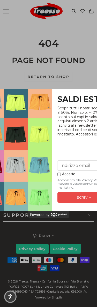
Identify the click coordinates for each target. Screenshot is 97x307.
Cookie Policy (65, 249)
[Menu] (5, 11)
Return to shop (48, 77)
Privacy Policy (32, 249)
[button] (73, 11)
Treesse (23, 281)
